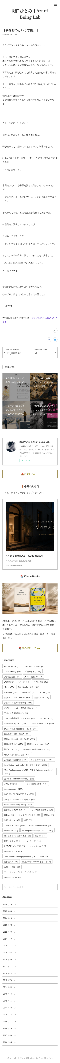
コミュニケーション (42, 759)
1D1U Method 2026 (34, 666)
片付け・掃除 (12, 867)
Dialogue (11, 692)
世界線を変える (13, 744)
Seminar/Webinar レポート (18, 804)
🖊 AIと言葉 (41, 681)
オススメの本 (38, 846)
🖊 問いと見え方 (33, 676)
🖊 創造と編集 (12, 676)
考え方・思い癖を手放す (17, 754)
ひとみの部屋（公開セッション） (20, 728)
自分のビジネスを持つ (15, 809)
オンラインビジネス (29, 815)
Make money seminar (40, 825)
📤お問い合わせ (30, 473)
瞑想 (28, 820)
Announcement (13, 789)
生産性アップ (12, 820)
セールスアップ (13, 851)
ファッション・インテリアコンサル (21, 872)
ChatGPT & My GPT (15, 723)
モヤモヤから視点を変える (36, 749)
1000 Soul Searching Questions (19, 856)
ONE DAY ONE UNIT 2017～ (19, 794)
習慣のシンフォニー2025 (17, 697)
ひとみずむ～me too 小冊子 (36, 861)
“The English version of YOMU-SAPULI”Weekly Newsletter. (28, 772)
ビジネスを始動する (42, 809)
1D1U (9, 687)
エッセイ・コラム (14, 825)
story (44, 856)
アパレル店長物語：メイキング (19, 718)
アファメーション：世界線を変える (21, 707)
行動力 (9, 815)
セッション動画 (12, 877)
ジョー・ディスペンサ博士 (18, 702)
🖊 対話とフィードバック (16, 681)
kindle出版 (28, 692)
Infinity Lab (11, 830)
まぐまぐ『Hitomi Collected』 (19, 778)
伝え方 (40, 835)
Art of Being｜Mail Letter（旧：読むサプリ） (25, 765)
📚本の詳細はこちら (30, 648)
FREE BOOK (46, 718)
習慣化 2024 (41, 697)
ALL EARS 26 (11, 666)
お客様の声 (11, 861)
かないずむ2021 (13, 783)
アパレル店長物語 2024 (16, 713)
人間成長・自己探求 (15, 759)
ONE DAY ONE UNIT (42, 723)
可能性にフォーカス (38, 744)
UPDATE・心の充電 (14, 846)
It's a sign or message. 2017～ (37, 830)
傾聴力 (49, 815)
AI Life (45, 692)
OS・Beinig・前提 (28, 687)
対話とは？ (11, 749)
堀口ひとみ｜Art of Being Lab (30, 14)
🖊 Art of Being (12, 671)
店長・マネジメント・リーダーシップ (22, 841)
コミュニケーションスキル (17, 835)
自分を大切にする (37, 783)
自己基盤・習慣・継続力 (16, 733)
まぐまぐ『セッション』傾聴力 (19, 799)
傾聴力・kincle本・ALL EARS (19, 739)
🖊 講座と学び (33, 671)
